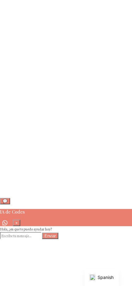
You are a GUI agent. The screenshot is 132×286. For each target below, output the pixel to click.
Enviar (50, 236)
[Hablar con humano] (5, 222)
